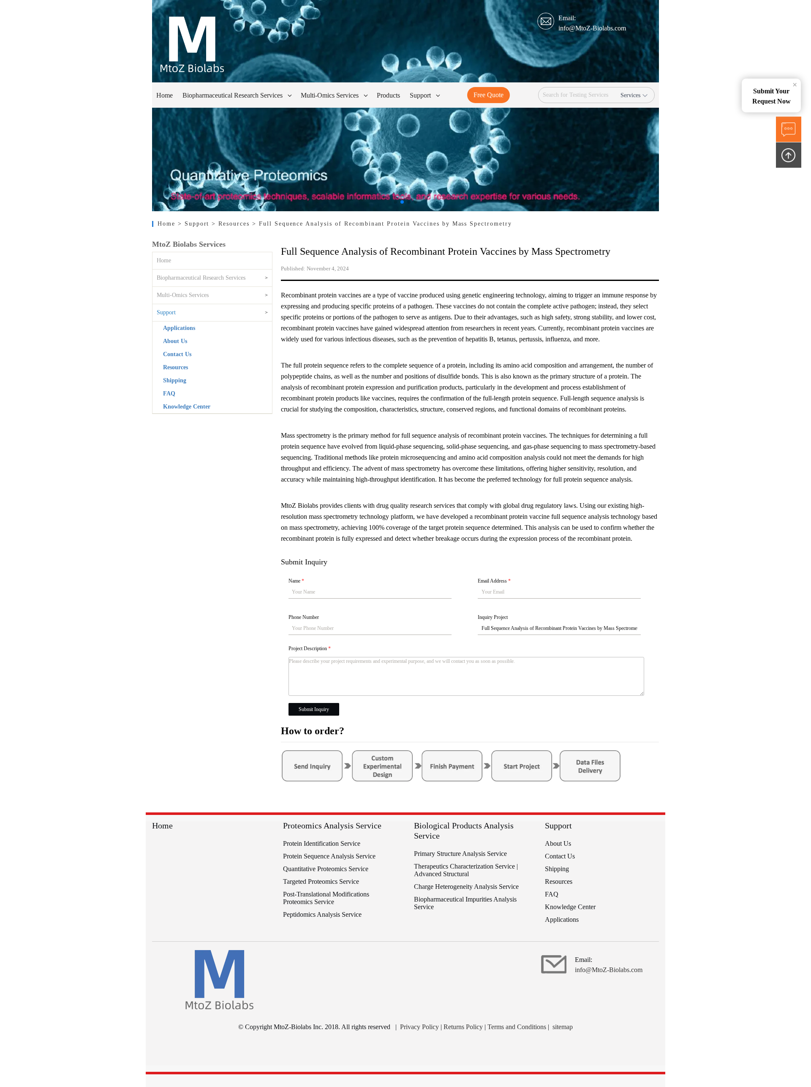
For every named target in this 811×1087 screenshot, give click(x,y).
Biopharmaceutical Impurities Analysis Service (465, 903)
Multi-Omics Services (183, 295)
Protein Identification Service (321, 843)
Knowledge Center (186, 406)
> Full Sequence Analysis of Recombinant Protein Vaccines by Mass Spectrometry (382, 224)
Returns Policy (463, 1026)
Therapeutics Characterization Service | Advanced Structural (466, 870)
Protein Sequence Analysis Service (329, 856)
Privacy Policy (419, 1026)
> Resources (232, 224)
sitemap (562, 1026)
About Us (175, 341)
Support (166, 312)
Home (168, 224)
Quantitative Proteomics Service (325, 868)
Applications (179, 328)
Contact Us (177, 354)
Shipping (174, 380)
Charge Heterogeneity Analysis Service (466, 886)
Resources (175, 367)
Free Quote (488, 94)
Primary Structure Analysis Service (460, 853)
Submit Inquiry (314, 709)
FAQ (169, 393)
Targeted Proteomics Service (321, 881)
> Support (195, 224)
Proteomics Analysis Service (332, 825)
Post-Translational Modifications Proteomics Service (326, 898)
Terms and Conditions (516, 1026)
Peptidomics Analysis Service (322, 914)
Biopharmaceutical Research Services (201, 278)
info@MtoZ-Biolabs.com (592, 28)
